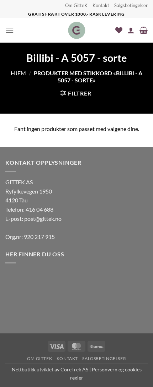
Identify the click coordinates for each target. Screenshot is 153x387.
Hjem (18, 73)
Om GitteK (76, 5)
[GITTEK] (76, 30)
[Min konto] (130, 30)
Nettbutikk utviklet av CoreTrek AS (50, 369)
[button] (9, 30)
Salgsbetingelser (131, 5)
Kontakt (101, 5)
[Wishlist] (118, 30)
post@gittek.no (43, 218)
